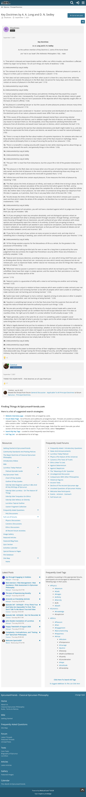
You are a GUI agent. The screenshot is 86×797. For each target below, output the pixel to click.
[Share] (83, 21)
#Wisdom (62, 639)
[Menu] (83, 3)
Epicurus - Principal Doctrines (19, 395)
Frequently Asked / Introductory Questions (66, 448)
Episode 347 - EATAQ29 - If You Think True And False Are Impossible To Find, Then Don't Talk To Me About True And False (22, 607)
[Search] (72, 3)
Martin (8, 643)
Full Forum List (55, 497)
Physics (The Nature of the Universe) (63, 457)
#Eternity (58, 600)
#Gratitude (63, 665)
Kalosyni (8, 579)
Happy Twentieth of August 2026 (18, 627)
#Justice (62, 648)
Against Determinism (58, 465)
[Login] (77, 3)
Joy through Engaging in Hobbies (18, 577)
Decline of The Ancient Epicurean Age (64, 485)
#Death (57, 606)
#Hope (61, 662)
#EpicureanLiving (61, 631)
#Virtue (57, 636)
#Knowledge (59, 611)
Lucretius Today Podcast (59, 454)
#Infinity (58, 597)
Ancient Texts (55, 483)
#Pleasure (58, 622)
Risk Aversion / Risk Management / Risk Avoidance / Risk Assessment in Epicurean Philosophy (22, 585)
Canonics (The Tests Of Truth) (61, 460)
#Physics (53, 586)
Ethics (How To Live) (57, 462)
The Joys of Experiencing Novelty (18, 593)
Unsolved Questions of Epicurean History (65, 488)
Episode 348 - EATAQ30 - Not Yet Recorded (22, 615)
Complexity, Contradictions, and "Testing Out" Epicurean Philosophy (21, 633)
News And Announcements (60, 451)
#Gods (57, 591)
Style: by (43, 794)
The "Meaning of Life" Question (62, 471)
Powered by (43, 791)
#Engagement (60, 628)
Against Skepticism (57, 468)
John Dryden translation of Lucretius (20, 621)
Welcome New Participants (60, 491)
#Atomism (58, 588)
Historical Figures (56, 480)
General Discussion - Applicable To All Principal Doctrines (52, 392)
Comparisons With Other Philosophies (64, 477)
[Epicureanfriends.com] (6, 3)
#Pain (57, 625)
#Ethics (53, 618)
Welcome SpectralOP (14, 640)
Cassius (11, 390)
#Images (58, 594)
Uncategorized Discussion (60, 474)
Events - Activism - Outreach (60, 494)
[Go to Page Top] (82, 790)
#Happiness (59, 634)
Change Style (80, 695)
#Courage (63, 645)
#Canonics (54, 609)
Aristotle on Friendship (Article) (18, 599)
